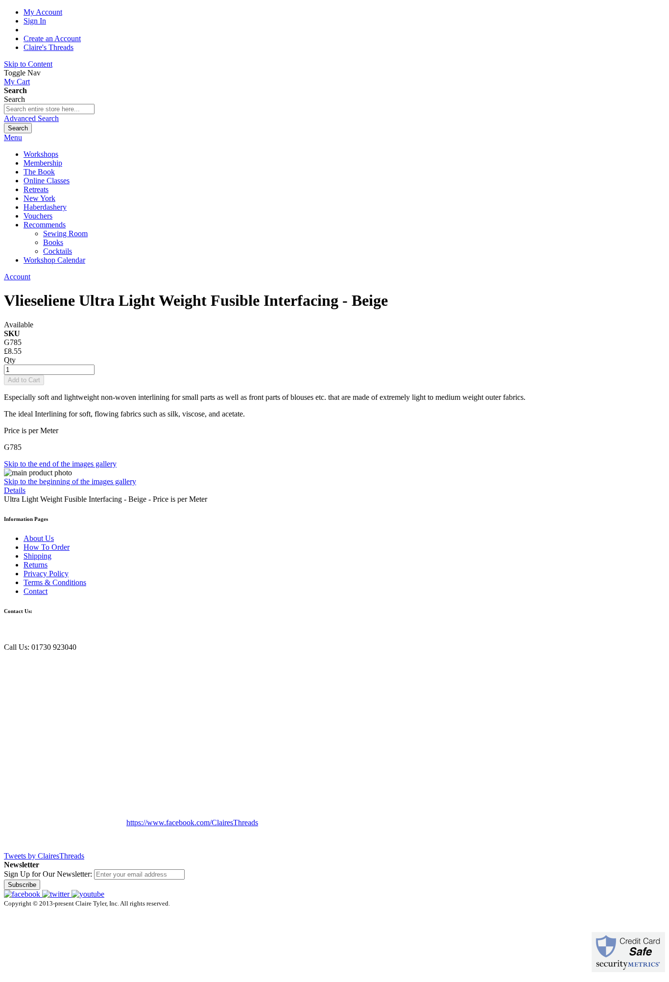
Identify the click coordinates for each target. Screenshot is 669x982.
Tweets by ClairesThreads (44, 856)
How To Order (47, 547)
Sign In (35, 21)
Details (14, 490)
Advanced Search (31, 118)
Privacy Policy (46, 573)
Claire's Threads (48, 47)
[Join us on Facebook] (23, 894)
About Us (39, 538)
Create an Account (52, 38)
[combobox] (49, 109)
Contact (36, 591)
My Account (43, 12)
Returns (36, 565)
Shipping (37, 556)
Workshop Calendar (54, 260)
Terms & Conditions (55, 582)
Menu (13, 137)
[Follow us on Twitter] (57, 894)
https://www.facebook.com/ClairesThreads (192, 822)
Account (17, 276)
